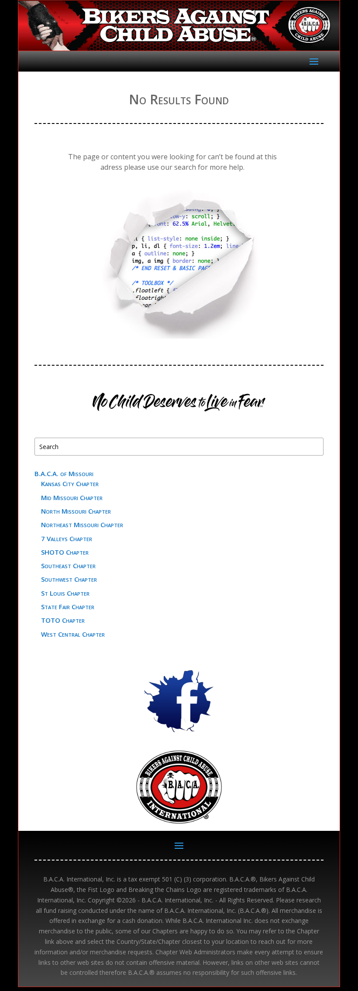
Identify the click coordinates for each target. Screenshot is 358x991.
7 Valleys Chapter (66, 538)
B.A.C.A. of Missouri (63, 473)
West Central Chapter (73, 634)
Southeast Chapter (68, 565)
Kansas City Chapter (70, 483)
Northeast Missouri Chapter (82, 524)
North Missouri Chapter (76, 511)
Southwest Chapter (69, 579)
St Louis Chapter (65, 593)
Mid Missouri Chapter (72, 497)
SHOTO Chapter (65, 552)
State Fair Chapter (67, 606)
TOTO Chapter (63, 620)
